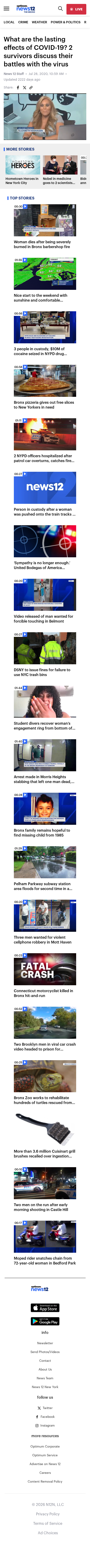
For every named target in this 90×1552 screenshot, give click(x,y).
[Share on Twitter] (24, 87)
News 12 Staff (14, 74)
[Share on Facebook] (18, 87)
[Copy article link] (31, 87)
